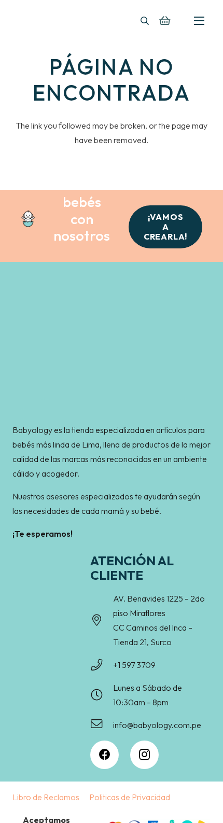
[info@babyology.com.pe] (101, 725)
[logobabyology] (46, 19)
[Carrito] (164, 20)
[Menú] (199, 21)
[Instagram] (144, 755)
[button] (144, 20)
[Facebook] (104, 755)
